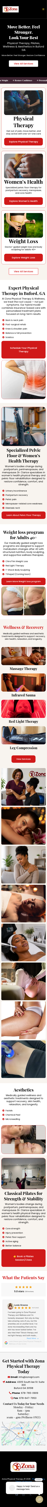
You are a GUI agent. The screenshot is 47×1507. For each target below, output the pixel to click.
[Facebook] (16, 1494)
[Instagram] (23, 1494)
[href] (23, 1434)
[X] (30, 1494)
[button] (43, 9)
